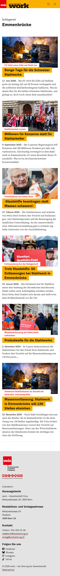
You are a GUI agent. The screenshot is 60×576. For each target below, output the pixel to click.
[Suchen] (48, 4)
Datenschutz (8, 569)
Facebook (10, 548)
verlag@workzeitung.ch (13, 537)
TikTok (8, 559)
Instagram (10, 555)
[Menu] (55, 4)
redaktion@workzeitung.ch (15, 533)
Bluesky (10, 552)
